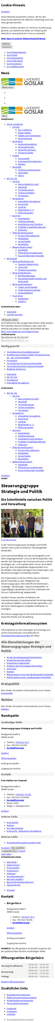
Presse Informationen (28, 235)
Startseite (11, 311)
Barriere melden (15, 879)
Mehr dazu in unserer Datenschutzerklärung (23, 38)
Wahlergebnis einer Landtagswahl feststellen (29, 677)
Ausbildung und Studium (30, 224)
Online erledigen (26, 192)
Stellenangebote (26, 221)
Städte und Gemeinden (29, 135)
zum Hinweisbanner (16, 52)
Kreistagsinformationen (30, 161)
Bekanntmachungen (22, 247)
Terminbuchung (26, 189)
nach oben (6, 854)
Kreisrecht (23, 204)
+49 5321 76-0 (22, 742)
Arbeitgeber (24, 218)
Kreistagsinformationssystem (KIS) (24, 842)
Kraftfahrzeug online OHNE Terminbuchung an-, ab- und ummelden (28, 356)
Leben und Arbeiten (28, 287)
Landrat (22, 207)
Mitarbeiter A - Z (26, 209)
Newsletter (23, 244)
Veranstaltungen (26, 147)
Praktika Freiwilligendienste (32, 227)
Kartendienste (25, 138)
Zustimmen (6, 47)
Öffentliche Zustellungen (30, 252)
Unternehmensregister (29, 290)
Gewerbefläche (25, 292)
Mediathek (23, 238)
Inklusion (22, 229)
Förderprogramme (27, 270)
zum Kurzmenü (14, 63)
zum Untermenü (15, 60)
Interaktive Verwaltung (29, 201)
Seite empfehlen (17, 848)
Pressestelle (13, 867)
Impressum (12, 870)
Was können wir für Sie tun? (15, 337)
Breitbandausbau (26, 275)
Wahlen (22, 164)
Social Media (24, 241)
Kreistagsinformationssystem (15, 635)
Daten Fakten (24, 132)
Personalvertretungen (17, 1003)
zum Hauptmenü (15, 57)
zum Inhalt (12, 55)
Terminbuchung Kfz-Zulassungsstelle (25, 366)
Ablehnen (6, 44)
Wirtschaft (12, 258)
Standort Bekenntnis (28, 264)
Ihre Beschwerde (15, 828)
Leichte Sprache (15, 314)
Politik (15, 155)
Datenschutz (13, 864)
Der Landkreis (25, 129)
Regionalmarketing (27, 144)
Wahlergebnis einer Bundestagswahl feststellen (30, 674)
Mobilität (16, 167)
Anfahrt (5, 753)
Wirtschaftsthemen (21, 272)
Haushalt (22, 187)
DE (10, 320)
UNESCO (22, 301)
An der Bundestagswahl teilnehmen (24, 657)
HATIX (21, 175)
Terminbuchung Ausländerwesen (23, 351)
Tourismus (17, 295)
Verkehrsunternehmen (29, 169)
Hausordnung (13, 884)
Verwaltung (18, 198)
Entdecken (23, 298)
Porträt (15, 127)
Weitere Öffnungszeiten (13, 981)
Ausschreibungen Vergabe (31, 255)
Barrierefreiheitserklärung (20, 882)
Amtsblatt (23, 249)
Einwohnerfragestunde (18, 663)
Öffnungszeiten (25, 212)
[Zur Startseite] (22, 84)
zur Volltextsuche (15, 66)
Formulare (23, 195)
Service (16, 181)
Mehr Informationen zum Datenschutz (20, 331)
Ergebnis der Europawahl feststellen (24, 665)
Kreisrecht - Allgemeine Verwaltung (24, 831)
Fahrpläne (23, 172)
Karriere (16, 215)
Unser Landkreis (15, 124)
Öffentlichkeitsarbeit (22, 232)
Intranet (11, 890)
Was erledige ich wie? (28, 184)
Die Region (17, 141)
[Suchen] (27, 340)
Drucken (5, 847)
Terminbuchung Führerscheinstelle (24, 363)
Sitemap (11, 873)
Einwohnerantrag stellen (19, 660)
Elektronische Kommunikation (22, 997)
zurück (21, 850)
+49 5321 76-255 (23, 794)
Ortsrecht (11, 668)
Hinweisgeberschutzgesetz (20, 1000)
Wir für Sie (12, 178)
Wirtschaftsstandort (22, 284)
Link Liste (23, 267)
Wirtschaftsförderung (23, 261)
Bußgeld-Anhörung (16, 369)
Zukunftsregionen (27, 149)
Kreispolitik (23, 158)
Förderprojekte (25, 152)
